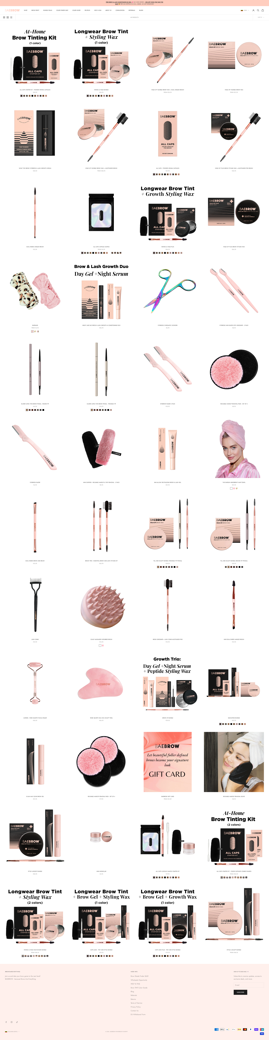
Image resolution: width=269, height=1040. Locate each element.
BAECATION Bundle (234, 718)
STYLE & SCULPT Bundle (234, 950)
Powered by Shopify (122, 1031)
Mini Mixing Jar (101, 871)
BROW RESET (35, 10)
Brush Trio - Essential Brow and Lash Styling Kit (101, 561)
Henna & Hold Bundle (101, 90)
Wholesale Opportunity (139, 980)
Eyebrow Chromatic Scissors (167, 325)
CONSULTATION (120, 10)
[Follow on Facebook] (6, 1022)
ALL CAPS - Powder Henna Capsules (167, 168)
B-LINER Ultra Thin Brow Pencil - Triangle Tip (101, 404)
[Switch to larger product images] (4, 17)
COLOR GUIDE (76, 10)
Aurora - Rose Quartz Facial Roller (35, 718)
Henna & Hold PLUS (167, 247)
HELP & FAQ (135, 984)
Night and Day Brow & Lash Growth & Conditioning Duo (101, 325)
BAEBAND (35, 325)
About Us (108, 10)
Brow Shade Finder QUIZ (139, 976)
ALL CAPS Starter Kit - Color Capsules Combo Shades (234, 871)
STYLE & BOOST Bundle (35, 871)
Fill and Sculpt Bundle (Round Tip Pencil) (233, 561)
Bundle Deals (47, 10)
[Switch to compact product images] (11, 17)
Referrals (134, 995)
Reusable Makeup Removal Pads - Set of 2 (234, 404)
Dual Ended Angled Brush (35, 247)
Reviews (87, 10)
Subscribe (240, 992)
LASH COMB (35, 639)
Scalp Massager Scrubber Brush (101, 639)
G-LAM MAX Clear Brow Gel (35, 796)
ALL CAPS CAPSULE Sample (101, 247)
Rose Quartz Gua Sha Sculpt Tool (101, 718)
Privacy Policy (136, 1007)
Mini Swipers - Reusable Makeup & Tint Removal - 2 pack (101, 482)
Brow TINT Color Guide (139, 988)
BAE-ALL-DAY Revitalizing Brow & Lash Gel (167, 482)
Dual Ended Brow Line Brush (35, 561)
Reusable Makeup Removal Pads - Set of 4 (101, 796)
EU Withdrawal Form (138, 1014)
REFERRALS (132, 10)
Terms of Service (136, 1003)
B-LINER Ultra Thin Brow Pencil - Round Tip (35, 404)
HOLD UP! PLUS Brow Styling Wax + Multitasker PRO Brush (234, 168)
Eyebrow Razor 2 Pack (167, 404)
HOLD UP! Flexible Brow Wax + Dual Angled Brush (167, 90)
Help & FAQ (97, 10)
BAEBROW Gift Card (167, 796)
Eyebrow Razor (35, 482)
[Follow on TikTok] (17, 1022)
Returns (133, 999)
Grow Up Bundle (167, 718)
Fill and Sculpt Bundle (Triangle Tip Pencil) (168, 561)
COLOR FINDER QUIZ (62, 10)
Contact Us (134, 1010)
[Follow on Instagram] (12, 1022)
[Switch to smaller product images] (8, 17)
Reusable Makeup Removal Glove (234, 796)
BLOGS (141, 10)
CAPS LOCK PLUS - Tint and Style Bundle (167, 950)
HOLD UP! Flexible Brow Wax (234, 90)
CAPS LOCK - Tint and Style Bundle (101, 950)
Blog (132, 991)
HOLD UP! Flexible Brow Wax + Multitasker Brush (101, 168)
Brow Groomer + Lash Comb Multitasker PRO (168, 639)
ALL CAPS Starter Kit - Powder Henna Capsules (35, 90)
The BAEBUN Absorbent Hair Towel (234, 482)
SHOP (25, 10)
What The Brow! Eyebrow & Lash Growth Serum (35, 168)
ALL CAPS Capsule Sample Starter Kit (167, 871)
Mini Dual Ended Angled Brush (234, 639)
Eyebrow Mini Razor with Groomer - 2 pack (234, 325)
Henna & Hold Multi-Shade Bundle (35, 950)
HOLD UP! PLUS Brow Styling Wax (234, 247)
